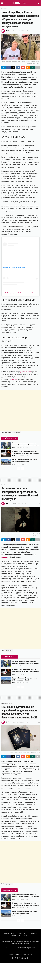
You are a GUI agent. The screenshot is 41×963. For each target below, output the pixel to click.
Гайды (25, 933)
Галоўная (4, 8)
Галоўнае (17, 432)
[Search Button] (39, 3)
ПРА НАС (14, 936)
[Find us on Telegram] (13, 958)
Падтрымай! (32, 933)
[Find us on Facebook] (17, 958)
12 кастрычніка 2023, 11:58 (20, 31)
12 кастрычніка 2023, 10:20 (20, 503)
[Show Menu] (2, 3)
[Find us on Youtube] (22, 958)
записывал (14, 379)
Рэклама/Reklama (24, 936)
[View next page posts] (22, 468)
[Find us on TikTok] (27, 958)
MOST (7, 31)
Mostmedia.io (16, 954)
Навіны (10, 8)
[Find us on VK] (25, 958)
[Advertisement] (20, 410)
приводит (5, 557)
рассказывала (25, 372)
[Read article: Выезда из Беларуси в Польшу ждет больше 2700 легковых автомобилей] (6, 462)
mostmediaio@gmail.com (26, 948)
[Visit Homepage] (20, 3)
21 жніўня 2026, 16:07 (22, 464)
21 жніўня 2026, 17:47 (22, 455)
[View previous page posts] (18, 468)
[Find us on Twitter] (19, 958)
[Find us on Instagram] (15, 958)
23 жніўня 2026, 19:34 (22, 447)
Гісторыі (19, 933)
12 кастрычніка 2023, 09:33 (20, 722)
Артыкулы (8, 432)
